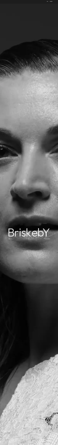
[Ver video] (11, 239)
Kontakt (51, 1)
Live (47, 1)
